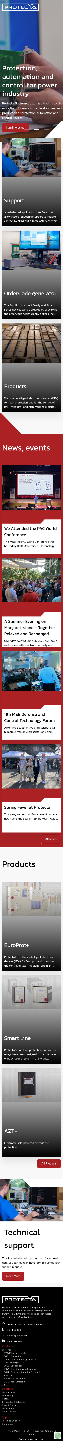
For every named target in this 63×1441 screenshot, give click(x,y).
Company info (9, 1411)
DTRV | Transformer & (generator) (20, 1359)
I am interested (15, 127)
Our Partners (8, 1408)
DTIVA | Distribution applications (20, 1369)
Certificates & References (14, 1402)
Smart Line (7, 1375)
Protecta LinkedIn (14, 1341)
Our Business (8, 1392)
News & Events (9, 1405)
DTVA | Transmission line (16, 1353)
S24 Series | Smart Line (15, 1378)
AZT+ (4, 1385)
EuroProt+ (7, 1349)
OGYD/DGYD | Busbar (14, 1362)
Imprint (31, 1434)
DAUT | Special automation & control (22, 1372)
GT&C (27, 1430)
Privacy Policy (13, 1430)
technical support (11, 1420)
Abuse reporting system (45, 1430)
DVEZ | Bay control (13, 1365)
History (5, 1398)
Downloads (7, 1424)
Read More (13, 1276)
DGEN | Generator (12, 1356)
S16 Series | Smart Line (15, 1381)
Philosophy (7, 1395)
